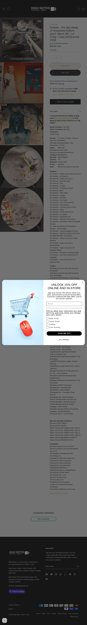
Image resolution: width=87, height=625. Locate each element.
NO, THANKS (64, 340)
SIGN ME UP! (64, 333)
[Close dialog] (82, 282)
